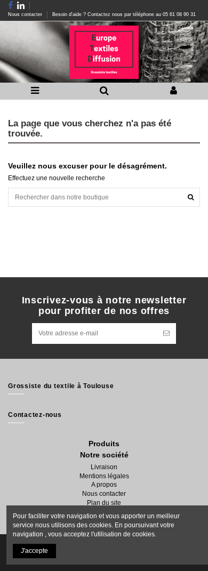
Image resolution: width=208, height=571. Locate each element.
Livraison (104, 467)
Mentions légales (104, 476)
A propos (104, 484)
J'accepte (34, 550)
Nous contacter (26, 14)
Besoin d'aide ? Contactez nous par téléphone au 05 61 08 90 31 (124, 14)
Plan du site (104, 502)
